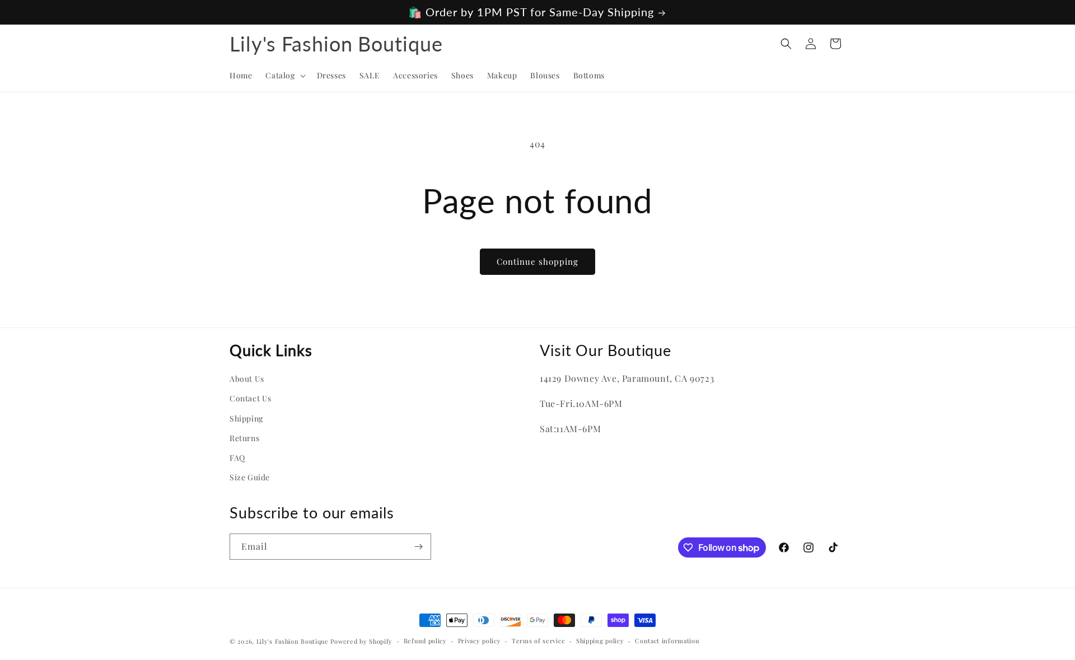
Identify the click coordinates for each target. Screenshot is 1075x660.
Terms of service (538, 640)
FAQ (237, 457)
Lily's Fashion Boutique (292, 641)
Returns (244, 438)
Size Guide (250, 477)
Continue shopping (537, 261)
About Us (247, 378)
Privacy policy (479, 640)
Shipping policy (600, 640)
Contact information (667, 640)
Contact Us (251, 398)
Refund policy (425, 640)
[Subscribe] (418, 546)
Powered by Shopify (361, 641)
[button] (284, 75)
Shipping (246, 418)
